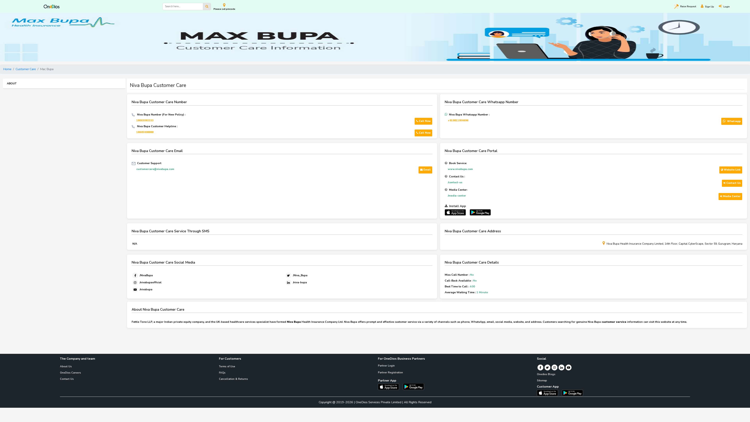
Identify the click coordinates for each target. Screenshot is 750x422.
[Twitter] (547, 367)
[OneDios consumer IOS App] (549, 393)
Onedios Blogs (546, 374)
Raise (688, 6)
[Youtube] (568, 367)
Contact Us (733, 183)
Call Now (424, 121)
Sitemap (542, 380)
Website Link (732, 170)
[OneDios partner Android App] (480, 212)
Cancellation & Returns (233, 379)
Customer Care (26, 69)
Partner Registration (390, 372)
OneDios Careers (70, 373)
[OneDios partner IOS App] (457, 212)
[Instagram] (554, 367)
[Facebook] (540, 367)
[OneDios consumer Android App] (572, 393)
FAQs (222, 373)
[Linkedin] (561, 367)
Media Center (731, 196)
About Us (66, 366)
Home (7, 69)
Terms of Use (227, 366)
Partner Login (386, 365)
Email (427, 170)
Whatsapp (733, 121)
